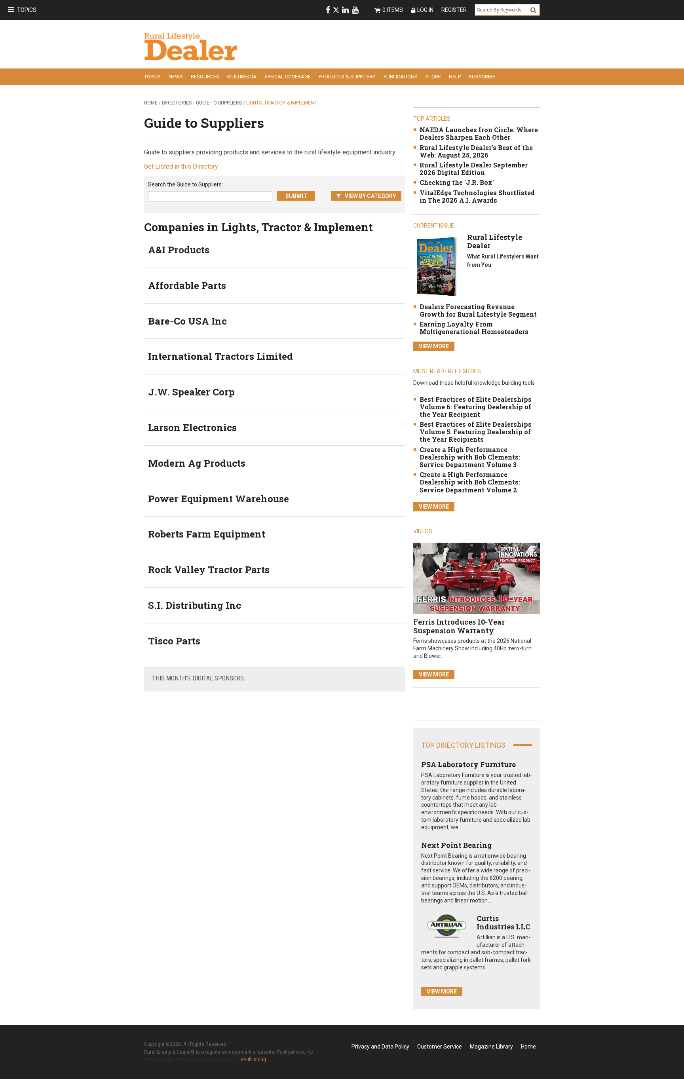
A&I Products (178, 249)
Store (433, 77)
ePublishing (253, 1059)
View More (434, 346)
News (176, 77)
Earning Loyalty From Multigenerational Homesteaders (474, 328)
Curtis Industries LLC (503, 923)
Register (454, 10)
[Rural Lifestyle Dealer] (436, 266)
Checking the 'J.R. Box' (457, 182)
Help (455, 77)
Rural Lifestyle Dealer (494, 241)
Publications (401, 77)
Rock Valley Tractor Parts (209, 569)
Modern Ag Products (196, 463)
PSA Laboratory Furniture (468, 764)
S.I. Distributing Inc (194, 605)
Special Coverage (287, 77)
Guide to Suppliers (219, 103)
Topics (26, 10)
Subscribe (482, 77)
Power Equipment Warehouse (218, 498)
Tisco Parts (174, 640)
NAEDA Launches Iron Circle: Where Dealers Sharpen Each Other (479, 133)
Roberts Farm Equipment (206, 534)
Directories (177, 103)
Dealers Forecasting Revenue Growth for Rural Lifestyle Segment (478, 310)
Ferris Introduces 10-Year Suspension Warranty (459, 626)
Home (151, 103)
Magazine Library (491, 1046)
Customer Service (439, 1046)
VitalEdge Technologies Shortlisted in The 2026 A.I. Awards (477, 196)
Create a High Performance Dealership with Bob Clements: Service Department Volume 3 (470, 457)
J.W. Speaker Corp (191, 392)
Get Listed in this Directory (181, 166)
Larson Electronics (192, 427)
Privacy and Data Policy (380, 1046)
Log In (425, 10)
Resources (205, 77)
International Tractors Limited (220, 356)
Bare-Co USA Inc (187, 321)
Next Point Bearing (456, 845)
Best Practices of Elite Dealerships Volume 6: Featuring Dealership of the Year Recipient (476, 406)
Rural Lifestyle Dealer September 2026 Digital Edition (474, 169)
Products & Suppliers (347, 77)
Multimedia (241, 77)
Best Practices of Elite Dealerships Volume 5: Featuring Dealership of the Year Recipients (476, 431)
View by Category (370, 196)
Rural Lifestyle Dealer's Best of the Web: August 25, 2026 (476, 151)
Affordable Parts (187, 285)
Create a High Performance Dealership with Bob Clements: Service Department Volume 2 (470, 482)
